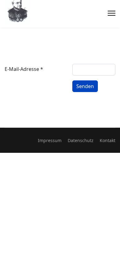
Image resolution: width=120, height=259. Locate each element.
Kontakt (107, 140)
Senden (85, 86)
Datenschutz (81, 140)
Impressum (50, 140)
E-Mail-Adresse (24, 69)
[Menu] (111, 13)
